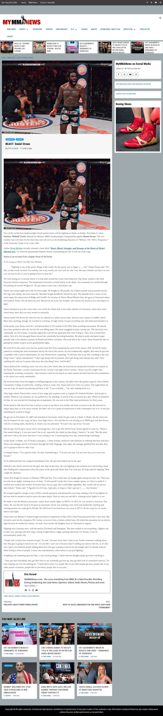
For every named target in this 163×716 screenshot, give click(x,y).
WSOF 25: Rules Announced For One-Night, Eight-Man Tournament (86, 605)
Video (82, 630)
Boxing (84, 29)
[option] (16, 47)
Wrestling (128, 29)
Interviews (37, 29)
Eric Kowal (13, 148)
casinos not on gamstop (126, 93)
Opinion (49, 29)
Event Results (10, 626)
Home (23, 3)
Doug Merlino (16, 248)
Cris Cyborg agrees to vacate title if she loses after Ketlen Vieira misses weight (88, 48)
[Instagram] (33, 590)
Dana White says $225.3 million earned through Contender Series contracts (56, 690)
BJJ (72, 29)
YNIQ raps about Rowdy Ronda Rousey (21, 603)
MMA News (33, 3)
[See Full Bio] (36, 585)
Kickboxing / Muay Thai (110, 29)
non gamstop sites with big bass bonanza (133, 84)
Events (22, 29)
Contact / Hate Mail (47, 3)
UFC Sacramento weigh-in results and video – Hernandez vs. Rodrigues (119, 48)
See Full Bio (29, 585)
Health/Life (145, 29)
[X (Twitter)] (29, 590)
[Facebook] (25, 590)
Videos (10, 36)
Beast (11, 596)
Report (8, 696)
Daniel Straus (21, 596)
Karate (94, 29)
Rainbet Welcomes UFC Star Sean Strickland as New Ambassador (17, 690)
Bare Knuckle (61, 29)
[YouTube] (36, 590)
